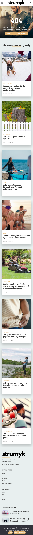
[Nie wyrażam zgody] (31, 530)
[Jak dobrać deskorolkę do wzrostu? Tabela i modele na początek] (16, 413)
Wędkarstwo (6, 380)
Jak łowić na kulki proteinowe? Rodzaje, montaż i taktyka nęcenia (16, 385)
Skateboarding (7, 431)
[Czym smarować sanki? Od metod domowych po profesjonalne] (16, 66)
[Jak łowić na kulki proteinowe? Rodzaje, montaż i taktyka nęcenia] (16, 363)
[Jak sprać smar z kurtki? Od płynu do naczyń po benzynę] (16, 314)
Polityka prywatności (19, 532)
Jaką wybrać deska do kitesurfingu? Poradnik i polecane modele (13, 187)
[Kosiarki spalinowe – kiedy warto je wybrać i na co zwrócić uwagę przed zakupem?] (16, 264)
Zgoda (10, 532)
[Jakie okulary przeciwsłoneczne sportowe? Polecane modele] (16, 215)
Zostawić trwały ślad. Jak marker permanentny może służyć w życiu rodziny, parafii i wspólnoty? (20, 520)
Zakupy (5, 233)
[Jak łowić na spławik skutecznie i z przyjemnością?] (5, 512)
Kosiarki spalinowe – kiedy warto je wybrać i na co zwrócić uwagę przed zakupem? (16, 286)
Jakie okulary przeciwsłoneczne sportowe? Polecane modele (16, 236)
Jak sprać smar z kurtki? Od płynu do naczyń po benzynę (14, 335)
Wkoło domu (6, 134)
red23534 (5, 93)
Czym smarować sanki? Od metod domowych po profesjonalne (14, 88)
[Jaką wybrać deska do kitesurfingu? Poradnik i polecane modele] (16, 165)
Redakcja (5, 192)
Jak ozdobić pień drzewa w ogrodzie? (14, 137)
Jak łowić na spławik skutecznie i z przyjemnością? (20, 512)
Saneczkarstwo (7, 83)
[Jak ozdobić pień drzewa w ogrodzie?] (16, 116)
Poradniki (6, 332)
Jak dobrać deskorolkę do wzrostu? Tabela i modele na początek (14, 435)
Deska (4, 182)
